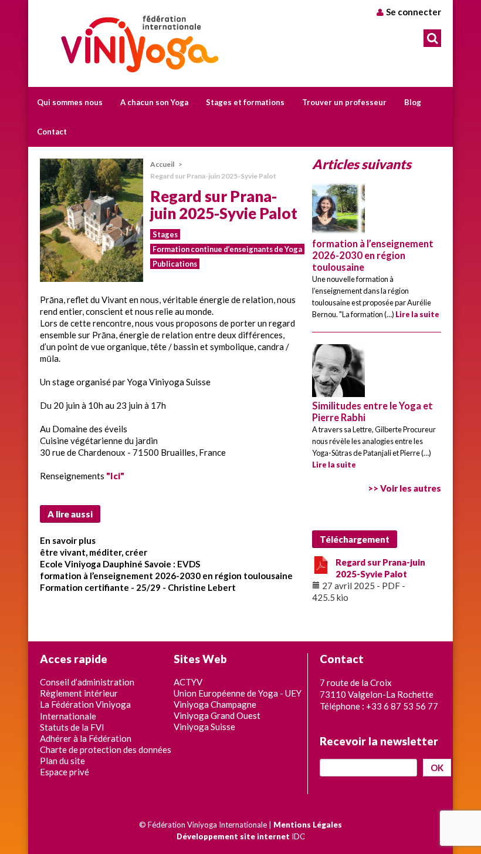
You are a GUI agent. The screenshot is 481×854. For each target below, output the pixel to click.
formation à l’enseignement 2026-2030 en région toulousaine (166, 575)
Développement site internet (233, 836)
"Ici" (115, 475)
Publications (175, 263)
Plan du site (62, 760)
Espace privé (64, 771)
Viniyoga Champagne (215, 704)
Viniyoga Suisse (204, 726)
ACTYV (188, 682)
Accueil (162, 164)
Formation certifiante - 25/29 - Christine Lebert (138, 587)
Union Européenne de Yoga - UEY (238, 693)
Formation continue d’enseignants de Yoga (227, 249)
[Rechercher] (432, 38)
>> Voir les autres (404, 488)
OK (437, 767)
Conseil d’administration (87, 682)
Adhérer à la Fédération (85, 738)
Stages (165, 234)
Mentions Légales (307, 824)
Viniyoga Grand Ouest (217, 715)
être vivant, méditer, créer (93, 552)
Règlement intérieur (79, 693)
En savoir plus (68, 540)
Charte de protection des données (105, 749)
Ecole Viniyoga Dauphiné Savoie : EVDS (120, 564)
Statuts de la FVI (72, 727)
